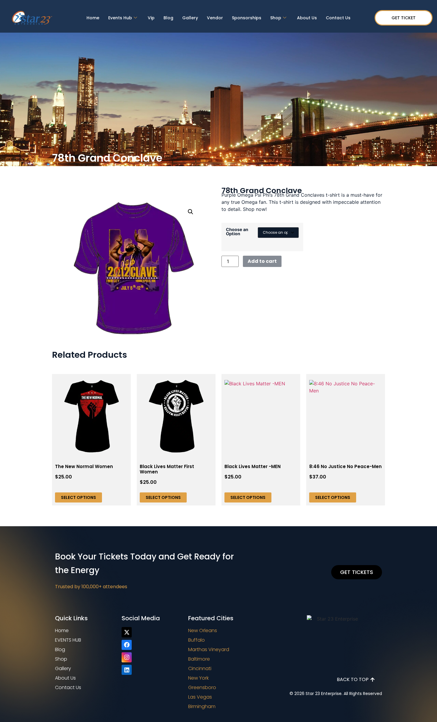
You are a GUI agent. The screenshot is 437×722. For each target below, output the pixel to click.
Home (93, 18)
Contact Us (338, 18)
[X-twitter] (127, 632)
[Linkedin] (127, 670)
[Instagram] (127, 657)
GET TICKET (404, 18)
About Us (307, 18)
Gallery (190, 18)
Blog (168, 18)
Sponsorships (246, 18)
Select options (78, 497)
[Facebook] (127, 645)
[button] (190, 211)
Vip (151, 18)
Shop (275, 18)
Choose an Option (237, 232)
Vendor (215, 18)
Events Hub (120, 18)
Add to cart (262, 261)
